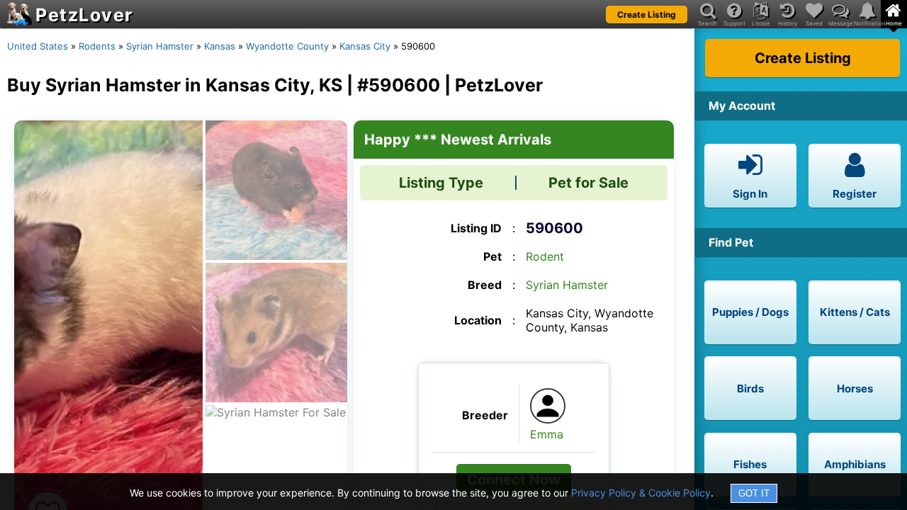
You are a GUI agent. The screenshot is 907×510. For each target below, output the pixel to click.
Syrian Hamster (159, 46)
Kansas (219, 46)
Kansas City (364, 46)
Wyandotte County (287, 46)
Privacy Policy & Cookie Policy (641, 493)
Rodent (545, 256)
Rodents (97, 46)
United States (37, 46)
